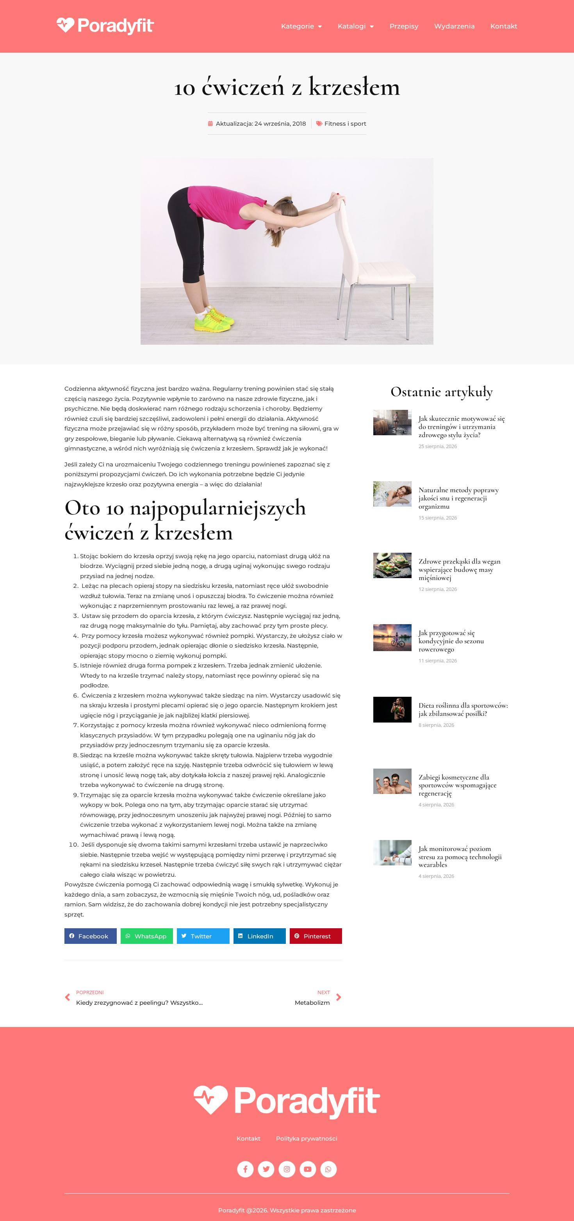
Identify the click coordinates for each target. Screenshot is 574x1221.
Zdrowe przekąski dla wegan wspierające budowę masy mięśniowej (460, 569)
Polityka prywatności (306, 1138)
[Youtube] (307, 1169)
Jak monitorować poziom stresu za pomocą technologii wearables (460, 856)
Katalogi (352, 26)
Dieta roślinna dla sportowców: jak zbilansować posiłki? (463, 709)
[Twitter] (266, 1169)
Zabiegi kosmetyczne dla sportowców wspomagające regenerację (458, 785)
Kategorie (297, 26)
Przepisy (404, 26)
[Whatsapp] (328, 1169)
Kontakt (503, 26)
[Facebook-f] (245, 1169)
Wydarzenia (454, 26)
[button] (90, 936)
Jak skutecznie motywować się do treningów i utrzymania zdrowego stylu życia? (462, 426)
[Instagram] (286, 1169)
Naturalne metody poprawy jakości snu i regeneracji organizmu (459, 498)
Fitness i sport (345, 123)
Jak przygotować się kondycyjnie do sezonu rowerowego (451, 640)
